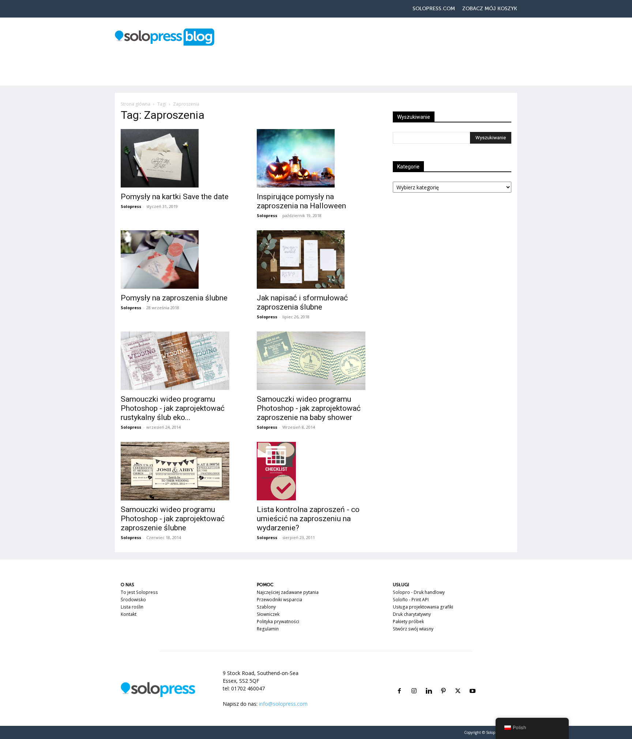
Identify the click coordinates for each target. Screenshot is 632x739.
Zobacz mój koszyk (489, 8)
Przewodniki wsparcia (279, 599)
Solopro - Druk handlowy (419, 592)
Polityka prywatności (278, 621)
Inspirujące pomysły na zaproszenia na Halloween (301, 201)
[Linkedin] (428, 682)
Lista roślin (132, 607)
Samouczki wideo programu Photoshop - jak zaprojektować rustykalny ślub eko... (173, 408)
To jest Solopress (139, 592)
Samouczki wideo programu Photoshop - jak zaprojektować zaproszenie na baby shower (309, 408)
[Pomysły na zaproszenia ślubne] (180, 259)
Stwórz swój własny (413, 629)
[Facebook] (399, 682)
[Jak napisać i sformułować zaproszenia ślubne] (316, 259)
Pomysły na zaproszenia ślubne (174, 297)
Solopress (131, 206)
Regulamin (268, 629)
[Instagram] (414, 682)
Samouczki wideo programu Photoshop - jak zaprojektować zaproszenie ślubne (173, 518)
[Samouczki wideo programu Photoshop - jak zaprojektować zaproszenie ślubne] (180, 471)
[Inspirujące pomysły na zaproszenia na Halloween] (316, 158)
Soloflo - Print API (411, 599)
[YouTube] (472, 682)
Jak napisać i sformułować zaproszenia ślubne (302, 302)
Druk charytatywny (412, 614)
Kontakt (128, 614)
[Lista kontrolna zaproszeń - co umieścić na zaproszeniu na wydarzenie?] (316, 471)
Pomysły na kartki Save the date (175, 196)
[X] (457, 682)
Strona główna (135, 104)
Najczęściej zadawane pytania (288, 592)
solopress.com (434, 8)
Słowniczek (268, 614)
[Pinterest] (443, 682)
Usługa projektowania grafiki (423, 607)
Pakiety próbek (408, 621)
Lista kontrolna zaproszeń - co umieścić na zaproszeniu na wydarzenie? (308, 518)
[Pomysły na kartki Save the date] (180, 158)
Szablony (266, 607)
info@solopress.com (283, 703)
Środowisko (133, 599)
